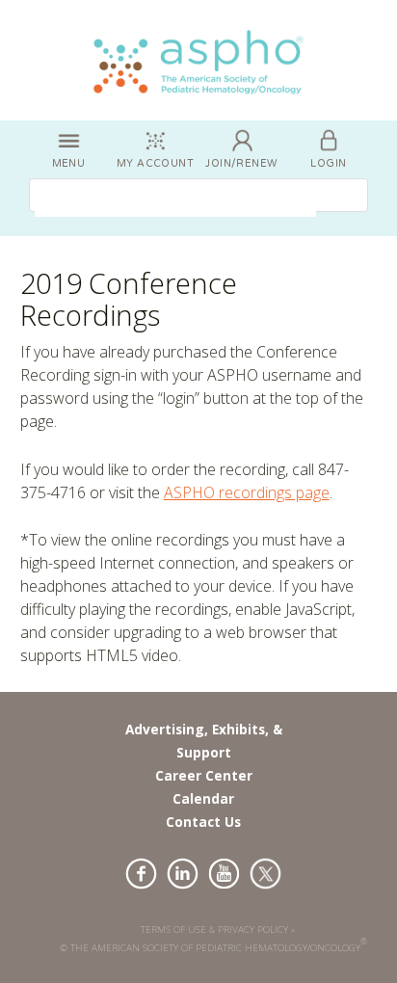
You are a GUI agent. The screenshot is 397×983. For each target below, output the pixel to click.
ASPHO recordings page (247, 492)
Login (328, 163)
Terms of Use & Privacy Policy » (218, 929)
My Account (155, 163)
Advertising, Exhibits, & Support (203, 740)
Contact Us (203, 821)
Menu (69, 163)
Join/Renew (241, 163)
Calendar (203, 798)
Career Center (203, 775)
